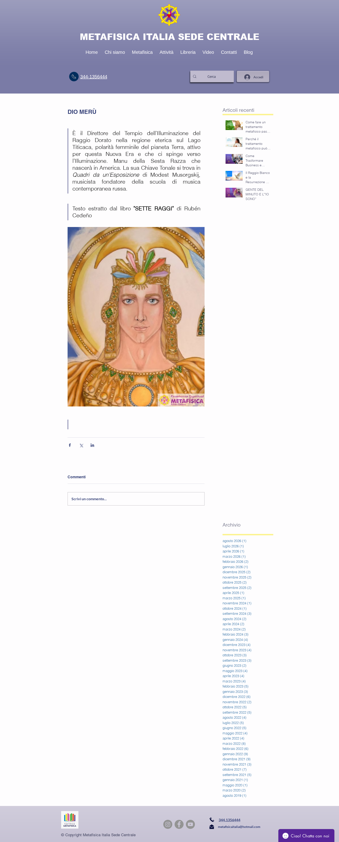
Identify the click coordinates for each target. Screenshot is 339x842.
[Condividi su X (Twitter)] (81, 445)
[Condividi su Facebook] (70, 445)
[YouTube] (190, 824)
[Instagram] (167, 824)
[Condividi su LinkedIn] (92, 445)
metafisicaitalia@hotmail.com (239, 827)
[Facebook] (179, 824)
